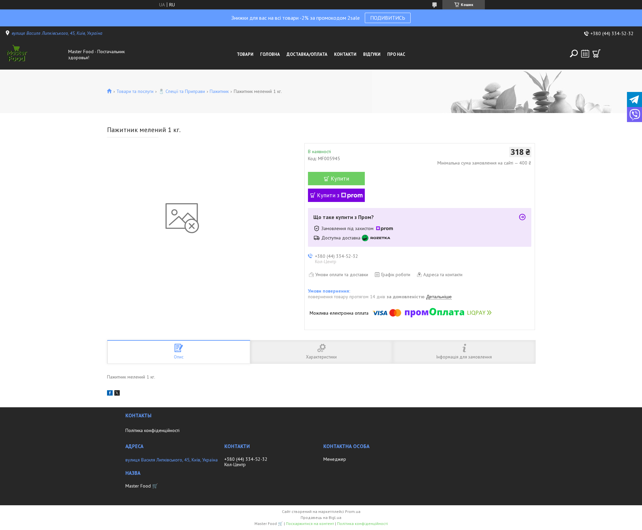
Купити (340, 178)
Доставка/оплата (307, 54)
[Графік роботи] (585, 53)
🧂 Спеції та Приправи (181, 91)
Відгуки (372, 54)
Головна (270, 54)
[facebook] (110, 394)
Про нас (396, 54)
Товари (245, 54)
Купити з (328, 195)
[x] (117, 394)
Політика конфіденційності (152, 430)
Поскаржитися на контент (310, 523)
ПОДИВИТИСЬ (387, 17)
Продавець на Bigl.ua (321, 517)
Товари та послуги (134, 91)
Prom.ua (352, 511)
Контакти (345, 54)
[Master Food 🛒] (35, 54)
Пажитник (219, 91)
